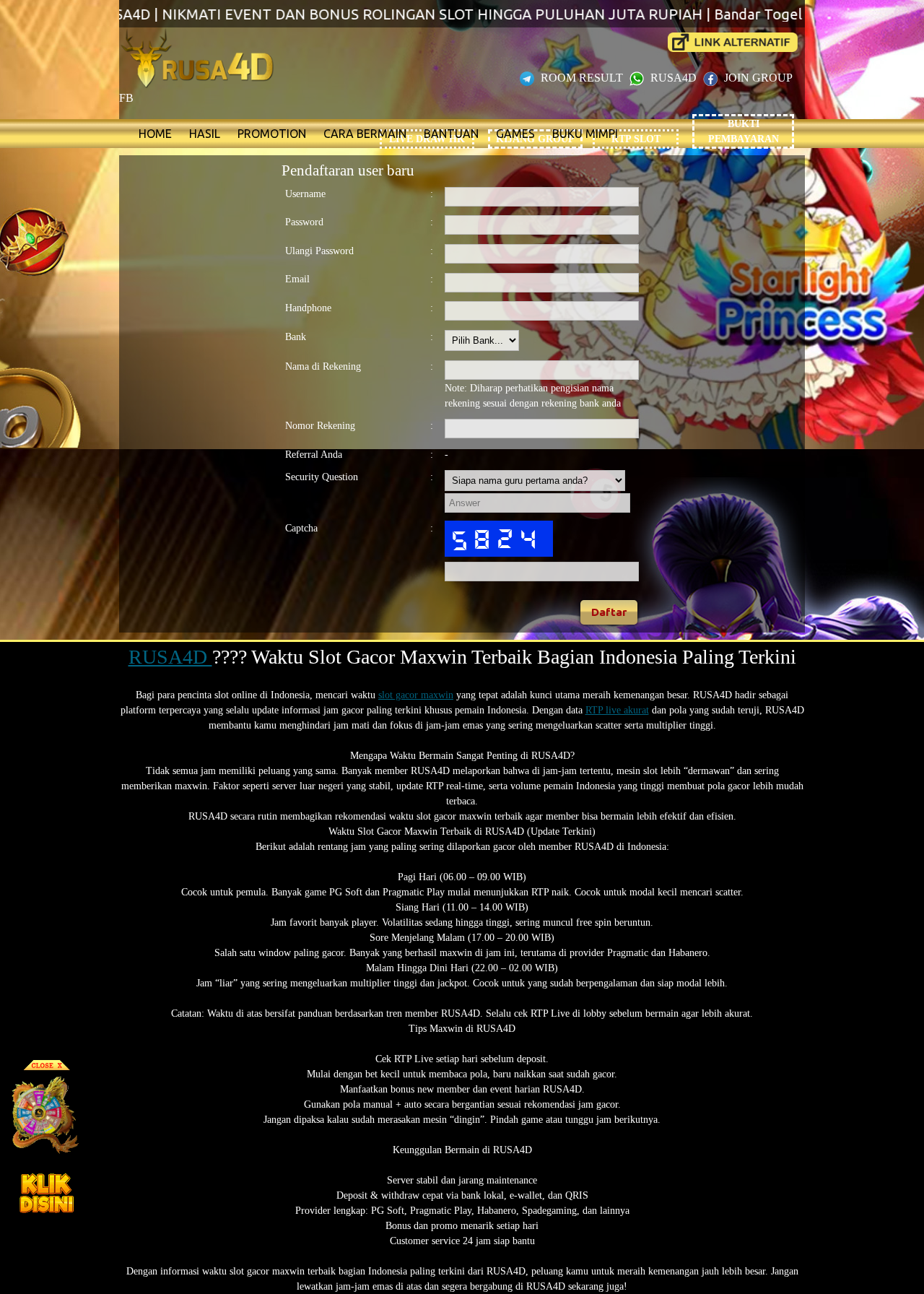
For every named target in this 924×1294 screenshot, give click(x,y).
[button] (609, 612)
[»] (733, 42)
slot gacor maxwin (415, 695)
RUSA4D (673, 77)
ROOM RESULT (582, 77)
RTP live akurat (617, 710)
